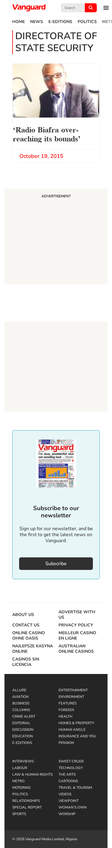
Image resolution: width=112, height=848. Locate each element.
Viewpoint (69, 800)
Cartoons (68, 781)
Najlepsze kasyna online (32, 648)
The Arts (67, 774)
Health (65, 716)
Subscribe (56, 563)
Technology (71, 767)
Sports (19, 814)
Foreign (66, 709)
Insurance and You (77, 736)
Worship (67, 814)
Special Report (27, 807)
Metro (18, 781)
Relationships (26, 800)
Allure (19, 690)
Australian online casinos (76, 648)
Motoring (21, 787)
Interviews (23, 761)
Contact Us (25, 625)
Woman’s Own (73, 807)
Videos (65, 794)
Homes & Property (76, 723)
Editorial (21, 723)
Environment (71, 696)
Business (20, 703)
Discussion (22, 729)
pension (66, 742)
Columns (21, 709)
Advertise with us (77, 614)
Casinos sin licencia (25, 662)
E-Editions (60, 22)
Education (22, 736)
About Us (23, 614)
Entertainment (73, 690)
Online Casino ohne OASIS (28, 635)
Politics (87, 22)
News (36, 22)
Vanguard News (29, 8)
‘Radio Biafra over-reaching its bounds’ (47, 133)
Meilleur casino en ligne (77, 635)
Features (67, 703)
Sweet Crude (71, 761)
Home (18, 22)
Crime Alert (23, 716)
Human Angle (72, 729)
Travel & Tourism (75, 787)
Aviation (20, 696)
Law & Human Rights (32, 774)
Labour (19, 767)
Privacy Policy (76, 625)
